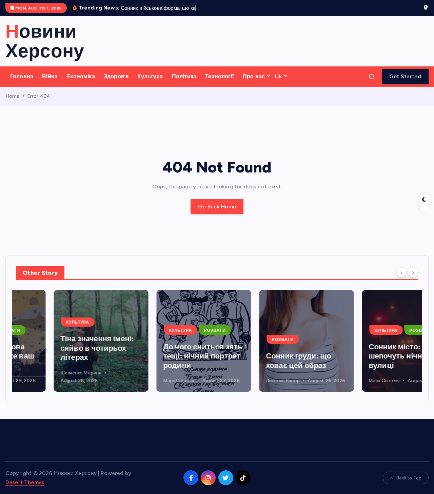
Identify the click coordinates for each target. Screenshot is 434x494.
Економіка (80, 76)
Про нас (254, 76)
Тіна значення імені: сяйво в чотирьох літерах (59, 348)
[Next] (413, 272)
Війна (50, 76)
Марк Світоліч (140, 381)
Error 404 (38, 96)
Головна (21, 76)
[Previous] (401, 272)
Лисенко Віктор (245, 381)
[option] (63, 341)
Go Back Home (217, 206)
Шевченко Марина (43, 373)
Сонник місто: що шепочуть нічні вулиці (363, 356)
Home (12, 96)
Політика (184, 76)
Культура (150, 76)
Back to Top (408, 477)
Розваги (177, 330)
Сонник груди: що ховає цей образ (261, 360)
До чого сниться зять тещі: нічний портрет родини (164, 356)
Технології (219, 76)
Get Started (405, 76)
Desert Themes (24, 482)
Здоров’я (116, 76)
